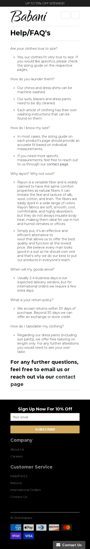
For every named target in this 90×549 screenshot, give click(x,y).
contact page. (58, 164)
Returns (16, 483)
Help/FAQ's (18, 476)
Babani (26, 518)
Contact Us (18, 497)
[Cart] (75, 15)
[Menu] (65, 15)
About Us (17, 449)
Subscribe (45, 429)
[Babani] (28, 18)
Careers (16, 456)
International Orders (25, 490)
